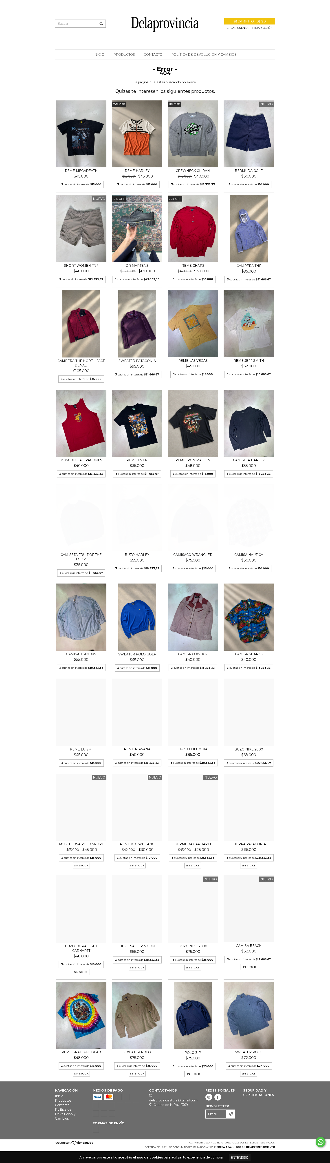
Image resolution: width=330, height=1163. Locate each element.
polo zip (193, 1053)
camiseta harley (249, 460)
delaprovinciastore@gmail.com (173, 1100)
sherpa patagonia (248, 844)
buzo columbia (192, 749)
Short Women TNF (81, 266)
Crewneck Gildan (193, 171)
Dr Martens (137, 266)
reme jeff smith (248, 361)
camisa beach (249, 946)
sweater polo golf (137, 654)
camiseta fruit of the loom (81, 557)
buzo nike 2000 (249, 749)
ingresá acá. (223, 1147)
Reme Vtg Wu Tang (137, 844)
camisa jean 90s (81, 654)
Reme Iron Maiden (192, 460)
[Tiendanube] (74, 1144)
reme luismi (81, 749)
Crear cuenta (238, 27)
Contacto (153, 55)
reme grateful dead (81, 1052)
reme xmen (137, 460)
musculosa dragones (81, 460)
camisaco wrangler (192, 555)
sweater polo (137, 1052)
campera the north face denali (81, 363)
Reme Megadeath (81, 171)
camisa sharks (249, 654)
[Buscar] (101, 24)
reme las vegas (193, 361)
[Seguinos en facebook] (217, 1097)
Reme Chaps (193, 266)
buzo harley (137, 555)
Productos (124, 55)
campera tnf (249, 266)
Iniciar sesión (262, 27)
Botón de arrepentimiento (255, 1147)
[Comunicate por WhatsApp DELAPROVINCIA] (321, 1142)
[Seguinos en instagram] (208, 1097)
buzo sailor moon (137, 946)
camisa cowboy (193, 654)
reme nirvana (137, 749)
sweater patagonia (137, 361)
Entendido (239, 1158)
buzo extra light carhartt (81, 948)
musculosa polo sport (81, 844)
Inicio (98, 55)
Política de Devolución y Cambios (204, 55)
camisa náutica (248, 555)
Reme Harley (137, 171)
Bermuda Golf (249, 171)
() (252, 21)
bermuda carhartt (193, 844)
